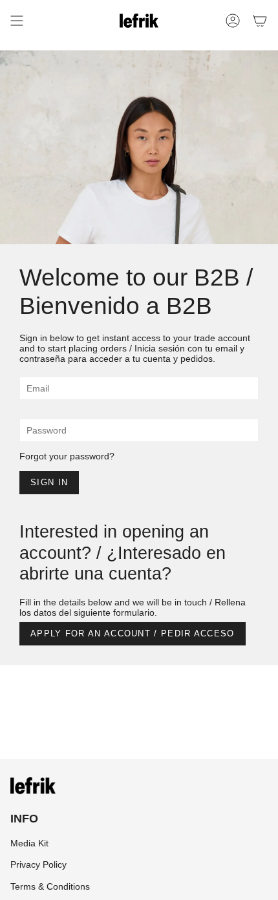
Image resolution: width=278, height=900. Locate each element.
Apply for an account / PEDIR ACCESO (132, 633)
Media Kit (29, 843)
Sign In (49, 482)
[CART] (259, 21)
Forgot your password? (66, 456)
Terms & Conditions (50, 886)
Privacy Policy (38, 864)
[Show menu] (17, 21)
